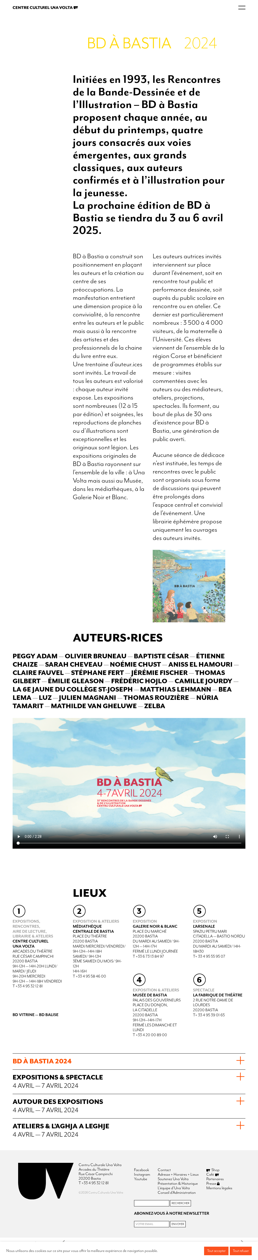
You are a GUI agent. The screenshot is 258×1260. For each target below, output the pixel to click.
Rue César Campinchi (33, 956)
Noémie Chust (135, 665)
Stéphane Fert (97, 673)
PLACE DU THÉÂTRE (90, 936)
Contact (164, 1170)
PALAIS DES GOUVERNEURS (157, 1000)
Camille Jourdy (203, 681)
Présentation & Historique (178, 1183)
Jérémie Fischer (159, 673)
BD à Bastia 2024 (42, 1061)
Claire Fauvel (38, 673)
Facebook (141, 1170)
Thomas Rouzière (156, 698)
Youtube (140, 1179)
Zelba (154, 706)
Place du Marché (150, 931)
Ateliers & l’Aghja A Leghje (61, 1131)
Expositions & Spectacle (58, 1082)
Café (210, 1174)
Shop (215, 1170)
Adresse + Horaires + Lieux (178, 1174)
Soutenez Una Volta (173, 1179)
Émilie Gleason (76, 681)
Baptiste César (161, 656)
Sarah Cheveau (74, 665)
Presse (211, 1183)
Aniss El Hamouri (200, 665)
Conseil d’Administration (177, 1193)
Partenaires (215, 1179)
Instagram (142, 1174)
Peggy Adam (35, 656)
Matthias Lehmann (175, 690)
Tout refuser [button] (241, 1251)
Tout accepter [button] (216, 1251)
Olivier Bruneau (95, 656)
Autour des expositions (58, 1106)
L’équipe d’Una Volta (174, 1188)
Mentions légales (219, 1188)
